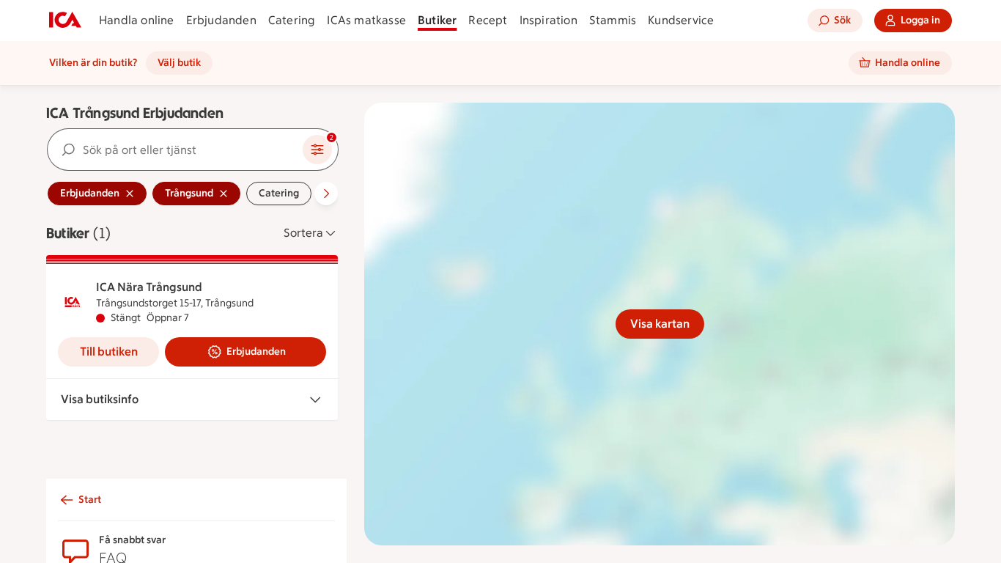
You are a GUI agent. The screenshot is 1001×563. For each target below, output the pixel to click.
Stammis (612, 20)
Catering (292, 20)
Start (89, 499)
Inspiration (548, 20)
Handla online (136, 20)
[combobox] (175, 149)
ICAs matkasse (366, 20)
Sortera (303, 233)
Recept (487, 20)
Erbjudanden (221, 20)
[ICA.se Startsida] (65, 20)
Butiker (437, 20)
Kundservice (681, 20)
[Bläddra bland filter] (326, 193)
